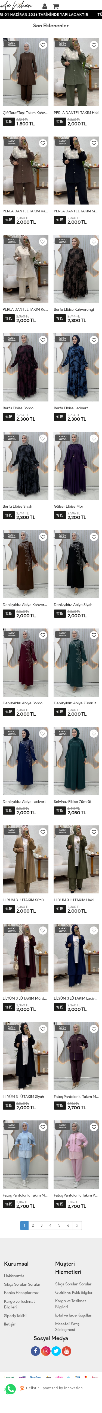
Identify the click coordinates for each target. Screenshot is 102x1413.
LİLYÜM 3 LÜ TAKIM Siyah (23, 1096)
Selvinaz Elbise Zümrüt (72, 801)
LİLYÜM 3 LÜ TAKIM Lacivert (77, 998)
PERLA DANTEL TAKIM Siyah (77, 211)
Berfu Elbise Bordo (18, 408)
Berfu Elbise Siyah (17, 506)
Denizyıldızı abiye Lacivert (24, 801)
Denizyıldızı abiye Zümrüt (75, 703)
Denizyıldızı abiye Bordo (22, 703)
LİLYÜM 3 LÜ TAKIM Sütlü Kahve (25, 900)
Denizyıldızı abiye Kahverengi (25, 604)
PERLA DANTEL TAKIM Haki (76, 113)
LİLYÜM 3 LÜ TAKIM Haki (74, 900)
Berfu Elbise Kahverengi (74, 309)
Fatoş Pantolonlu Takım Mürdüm (77, 1096)
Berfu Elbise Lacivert (71, 408)
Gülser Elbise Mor (68, 506)
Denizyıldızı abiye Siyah (73, 604)
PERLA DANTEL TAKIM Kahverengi (25, 211)
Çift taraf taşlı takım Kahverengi (25, 113)
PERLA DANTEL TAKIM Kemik (25, 309)
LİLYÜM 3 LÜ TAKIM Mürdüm (25, 998)
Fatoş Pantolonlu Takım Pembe (77, 1195)
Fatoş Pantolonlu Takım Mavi (25, 1195)
